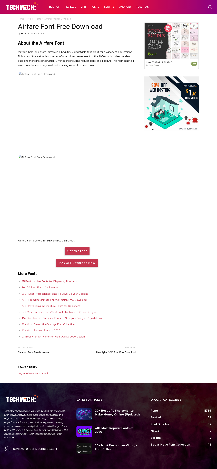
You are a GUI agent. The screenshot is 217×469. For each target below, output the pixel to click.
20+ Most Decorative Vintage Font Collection (48, 324)
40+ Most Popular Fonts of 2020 (41, 330)
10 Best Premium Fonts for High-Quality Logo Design (53, 336)
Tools (30, 18)
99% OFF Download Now (77, 263)
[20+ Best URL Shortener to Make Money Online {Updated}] (84, 414)
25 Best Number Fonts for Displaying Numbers (49, 281)
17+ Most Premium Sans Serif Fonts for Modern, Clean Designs (59, 312)
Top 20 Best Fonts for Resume (40, 287)
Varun (24, 33)
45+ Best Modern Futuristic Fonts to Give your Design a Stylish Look (62, 318)
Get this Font (77, 251)
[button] (209, 7)
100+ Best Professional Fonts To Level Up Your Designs (55, 293)
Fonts (38, 18)
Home (21, 18)
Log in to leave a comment (33, 373)
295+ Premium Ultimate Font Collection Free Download (54, 299)
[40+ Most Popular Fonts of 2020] (84, 431)
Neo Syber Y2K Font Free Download (116, 352)
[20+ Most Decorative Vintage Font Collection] (84, 448)
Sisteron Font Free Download (34, 352)
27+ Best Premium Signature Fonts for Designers (51, 306)
